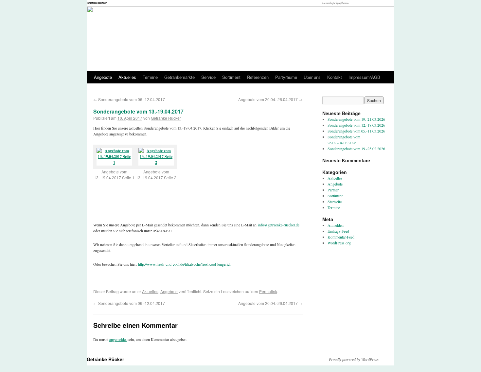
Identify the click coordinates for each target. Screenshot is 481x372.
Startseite (335, 201)
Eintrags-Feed (338, 231)
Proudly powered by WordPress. (354, 359)
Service (208, 77)
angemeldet (118, 339)
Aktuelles (127, 77)
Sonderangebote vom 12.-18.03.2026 (356, 125)
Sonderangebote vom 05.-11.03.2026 (356, 130)
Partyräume (286, 77)
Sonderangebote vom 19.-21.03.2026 (356, 119)
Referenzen (258, 77)
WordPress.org (339, 242)
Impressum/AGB (364, 77)
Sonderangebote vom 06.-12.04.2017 (129, 99)
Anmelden (336, 225)
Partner (333, 189)
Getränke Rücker (97, 3)
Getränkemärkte (179, 77)
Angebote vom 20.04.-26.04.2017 (270, 99)
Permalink (268, 291)
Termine (150, 77)
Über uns (312, 77)
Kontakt (334, 77)
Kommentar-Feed (341, 236)
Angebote (103, 77)
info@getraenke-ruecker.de (278, 224)
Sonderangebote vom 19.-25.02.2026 (356, 148)
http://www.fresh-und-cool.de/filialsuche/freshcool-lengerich (184, 264)
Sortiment (231, 77)
